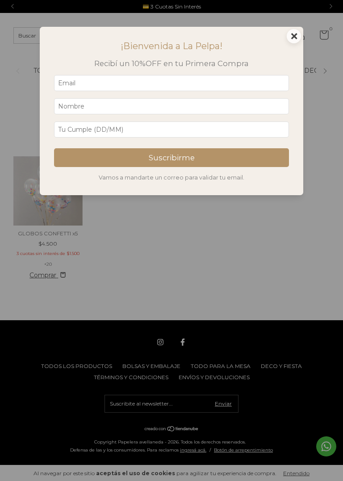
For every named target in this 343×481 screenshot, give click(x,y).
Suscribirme (172, 157)
